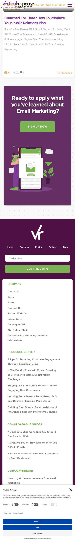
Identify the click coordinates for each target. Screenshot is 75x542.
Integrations (15, 319)
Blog (65, 247)
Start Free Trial (37, 269)
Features (24, 247)
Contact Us (14, 308)
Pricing (38, 247)
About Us (13, 291)
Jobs (11, 297)
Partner (53, 247)
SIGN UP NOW (37, 126)
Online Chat (20, 330)
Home (10, 247)
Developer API (16, 324)
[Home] (16, 4)
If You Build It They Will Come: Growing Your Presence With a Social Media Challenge (32, 375)
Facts (11, 302)
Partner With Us (17, 313)
